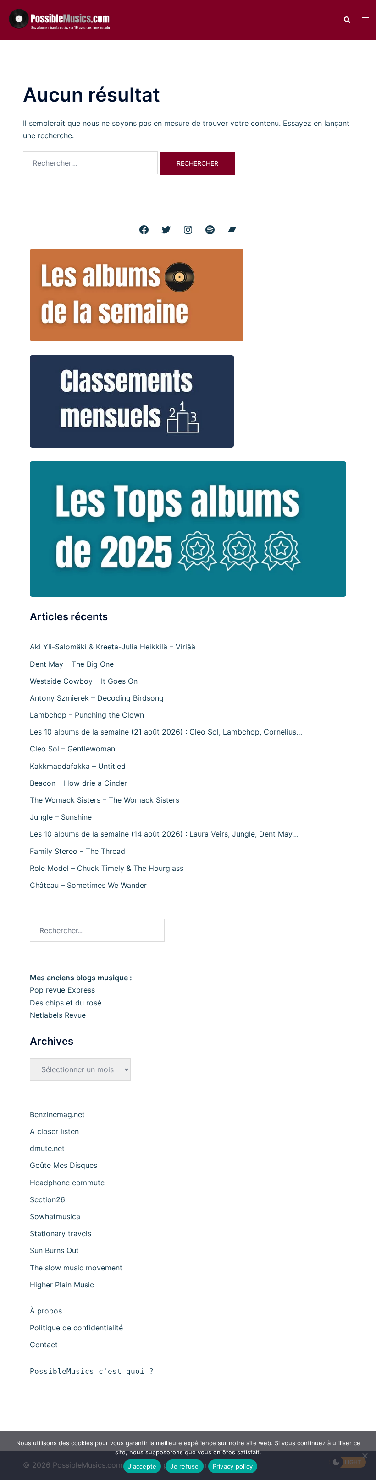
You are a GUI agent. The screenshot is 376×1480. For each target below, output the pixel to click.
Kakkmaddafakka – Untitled (78, 766)
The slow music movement (76, 1267)
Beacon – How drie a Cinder (78, 783)
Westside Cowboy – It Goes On (84, 681)
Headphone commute (67, 1182)
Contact (44, 1344)
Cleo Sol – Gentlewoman (72, 748)
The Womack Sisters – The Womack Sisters (104, 800)
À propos (46, 1310)
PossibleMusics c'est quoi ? (92, 1371)
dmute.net (47, 1148)
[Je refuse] (364, 1455)
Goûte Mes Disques (63, 1165)
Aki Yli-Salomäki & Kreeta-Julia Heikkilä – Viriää (112, 646)
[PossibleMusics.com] (62, 19)
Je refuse (184, 1466)
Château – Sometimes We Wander (88, 885)
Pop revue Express (62, 989)
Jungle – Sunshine (61, 816)
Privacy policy (233, 1466)
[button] (346, 20)
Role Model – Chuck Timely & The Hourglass (106, 868)
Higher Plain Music (62, 1284)
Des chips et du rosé (65, 1002)
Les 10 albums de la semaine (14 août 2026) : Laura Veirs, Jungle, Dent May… (164, 833)
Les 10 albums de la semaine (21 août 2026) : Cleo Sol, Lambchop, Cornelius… (166, 731)
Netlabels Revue (58, 1015)
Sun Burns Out (54, 1250)
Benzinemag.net (57, 1114)
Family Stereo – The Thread (77, 851)
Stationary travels (60, 1233)
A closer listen (54, 1131)
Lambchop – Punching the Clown (87, 714)
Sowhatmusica (55, 1216)
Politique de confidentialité (76, 1327)
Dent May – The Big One (72, 664)
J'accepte (142, 1466)
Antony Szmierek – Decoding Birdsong (97, 697)
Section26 (47, 1199)
